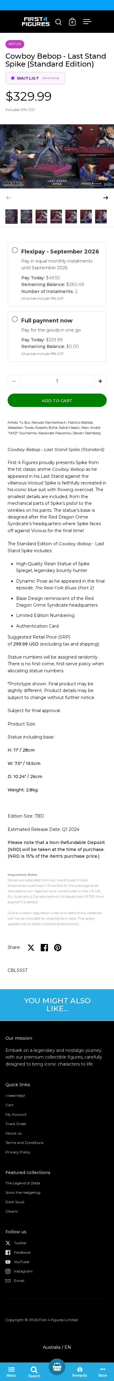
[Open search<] (58, 22)
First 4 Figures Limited (58, 1319)
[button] (106, 198)
